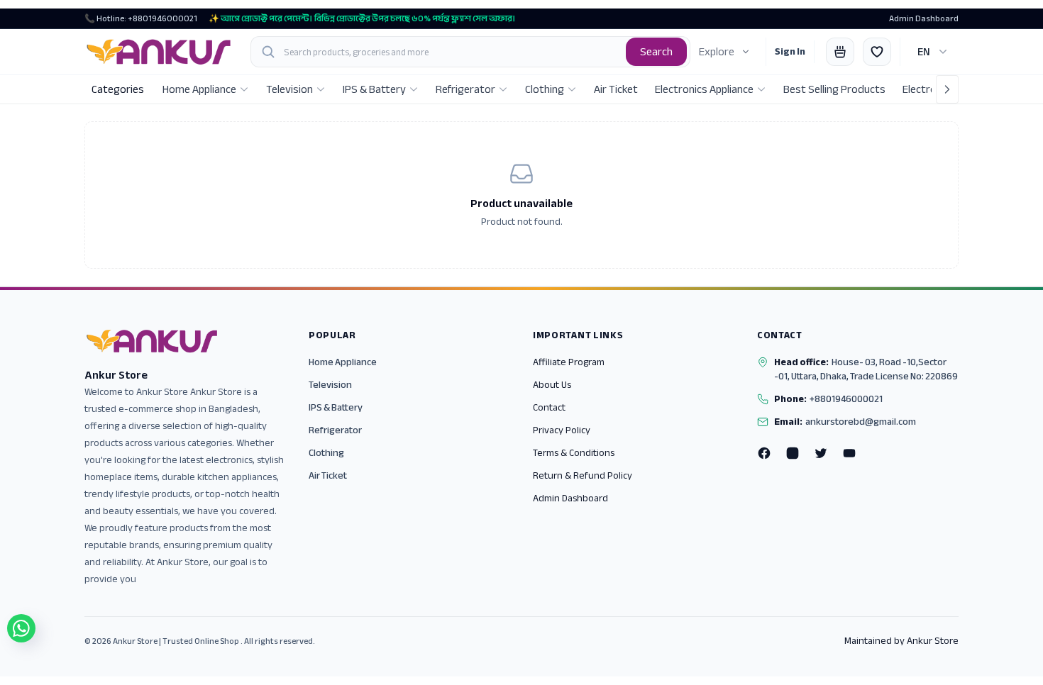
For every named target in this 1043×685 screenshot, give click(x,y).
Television (330, 384)
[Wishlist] (877, 52)
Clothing (326, 452)
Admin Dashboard (924, 18)
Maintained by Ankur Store (901, 641)
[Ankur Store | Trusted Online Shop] (158, 51)
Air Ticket (328, 475)
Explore (716, 51)
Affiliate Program (569, 362)
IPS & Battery (336, 407)
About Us (552, 384)
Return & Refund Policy (582, 475)
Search (656, 51)
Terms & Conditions (573, 452)
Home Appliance (343, 362)
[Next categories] (947, 89)
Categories (118, 89)
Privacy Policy (561, 430)
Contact (549, 407)
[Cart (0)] (840, 52)
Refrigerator (335, 430)
